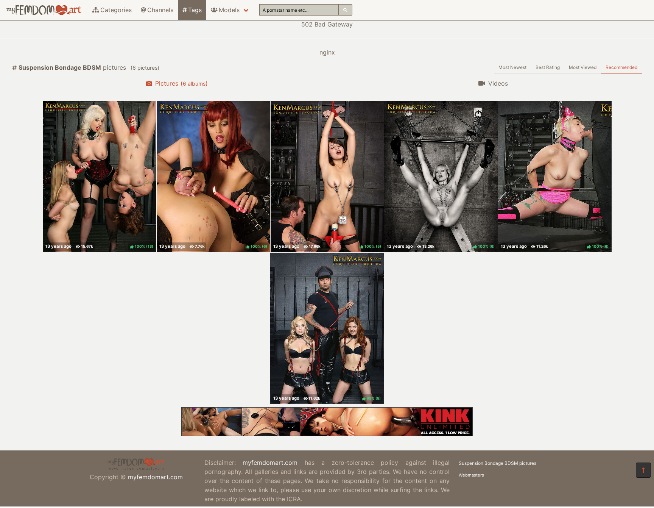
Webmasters (471, 475)
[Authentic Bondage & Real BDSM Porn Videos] (327, 434)
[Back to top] (643, 470)
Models (229, 10)
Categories (116, 10)
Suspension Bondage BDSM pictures (497, 463)
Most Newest (512, 67)
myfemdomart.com (155, 477)
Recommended (621, 67)
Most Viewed (582, 67)
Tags (195, 10)
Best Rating (548, 67)
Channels (160, 10)
